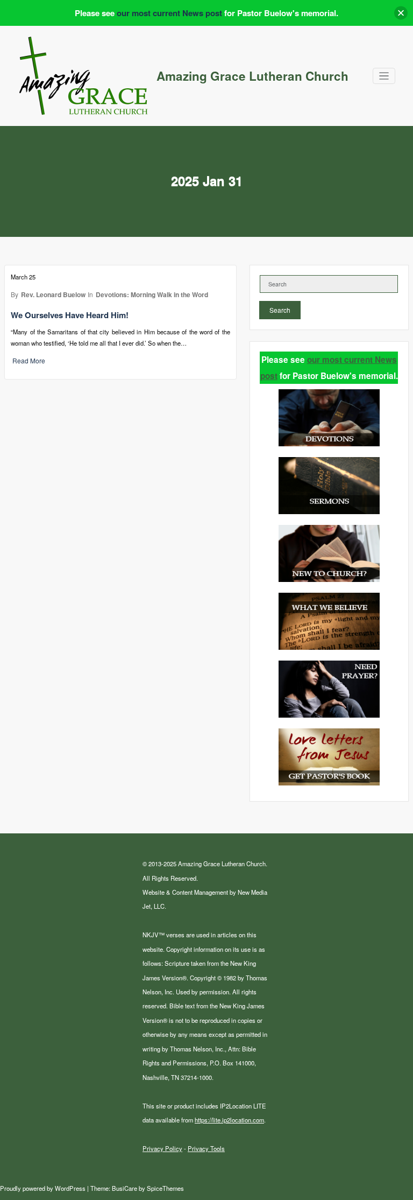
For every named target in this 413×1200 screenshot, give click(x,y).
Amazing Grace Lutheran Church (252, 76)
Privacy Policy (162, 1148)
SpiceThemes (164, 1188)
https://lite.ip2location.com (229, 1119)
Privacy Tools (206, 1148)
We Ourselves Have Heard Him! (70, 315)
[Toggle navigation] (384, 76)
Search (279, 309)
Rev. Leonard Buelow (53, 294)
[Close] (401, 13)
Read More (28, 360)
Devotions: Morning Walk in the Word (152, 294)
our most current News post (169, 13)
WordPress (70, 1188)
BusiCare (125, 1188)
